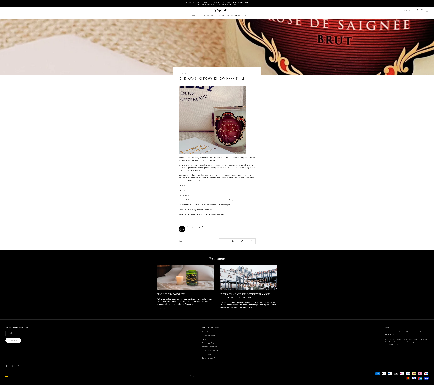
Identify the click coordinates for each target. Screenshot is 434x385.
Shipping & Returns (209, 343)
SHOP (186, 15)
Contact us (206, 332)
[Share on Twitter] (232, 241)
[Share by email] (250, 241)
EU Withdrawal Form (210, 358)
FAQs (204, 339)
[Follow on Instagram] (12, 366)
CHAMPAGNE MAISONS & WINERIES (229, 15)
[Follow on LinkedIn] (18, 366)
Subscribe (13, 340)
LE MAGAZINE (208, 15)
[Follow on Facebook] (6, 366)
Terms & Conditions (209, 347)
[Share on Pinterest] (241, 241)
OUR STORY (196, 15)
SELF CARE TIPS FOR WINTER (171, 294)
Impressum (206, 354)
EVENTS (247, 15)
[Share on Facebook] (223, 241)
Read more (161, 308)
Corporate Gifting (208, 335)
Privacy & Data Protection (211, 350)
